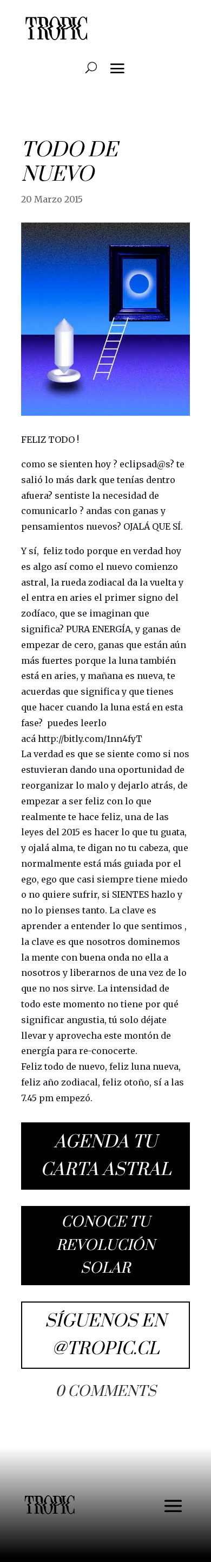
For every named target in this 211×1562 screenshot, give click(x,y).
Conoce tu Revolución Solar (105, 1245)
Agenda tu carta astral (106, 1156)
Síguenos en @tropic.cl (105, 1335)
